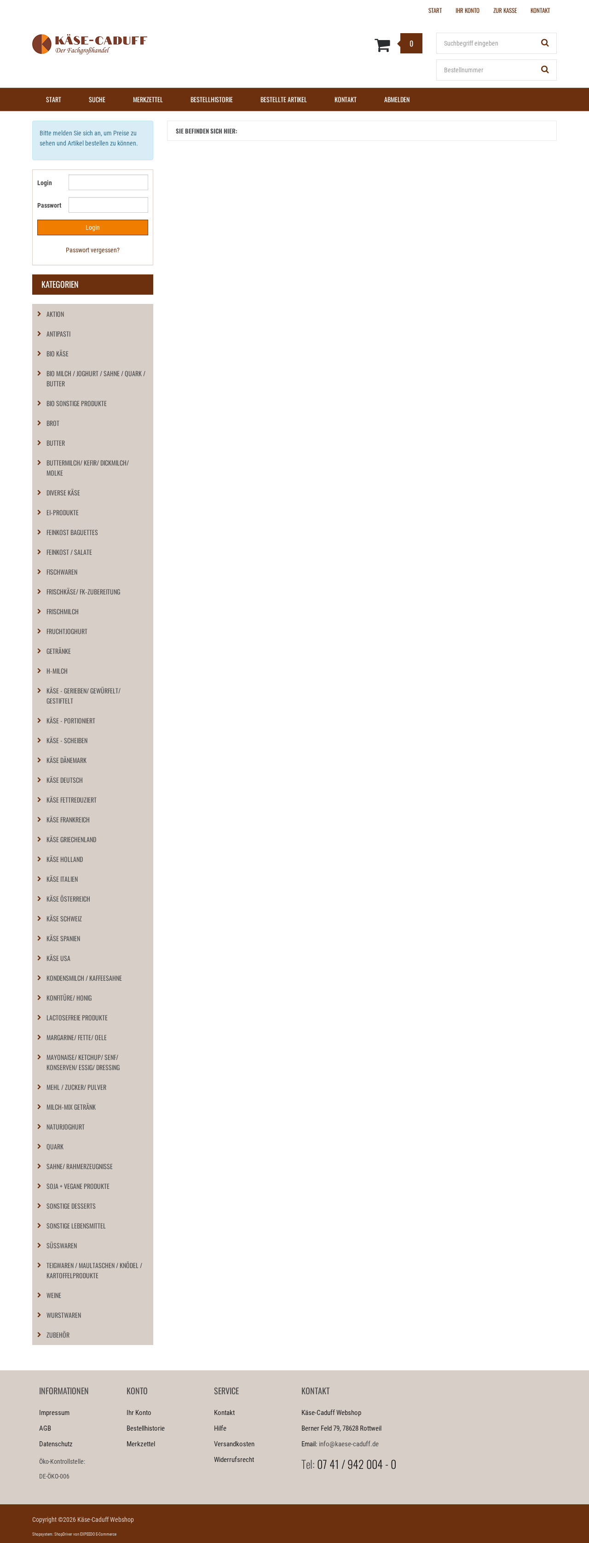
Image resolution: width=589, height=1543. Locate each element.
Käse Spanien (63, 938)
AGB (45, 1428)
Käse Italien (62, 879)
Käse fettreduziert (71, 799)
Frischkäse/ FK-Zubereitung (83, 591)
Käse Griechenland (71, 839)
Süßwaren (61, 1245)
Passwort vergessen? (93, 250)
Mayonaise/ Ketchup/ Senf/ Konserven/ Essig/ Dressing (83, 1062)
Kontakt (346, 99)
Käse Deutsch (64, 780)
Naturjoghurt (65, 1126)
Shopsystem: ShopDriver (52, 1534)
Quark (55, 1146)
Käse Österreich (68, 898)
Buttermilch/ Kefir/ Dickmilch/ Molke (87, 467)
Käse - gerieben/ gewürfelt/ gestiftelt (83, 695)
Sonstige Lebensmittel (76, 1225)
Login (44, 182)
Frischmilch (62, 611)
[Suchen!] (545, 43)
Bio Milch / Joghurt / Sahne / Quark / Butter (95, 378)
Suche (97, 99)
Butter (55, 443)
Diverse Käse (63, 492)
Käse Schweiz (64, 918)
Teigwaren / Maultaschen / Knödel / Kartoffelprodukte (94, 1270)
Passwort (49, 205)
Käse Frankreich (68, 819)
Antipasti (58, 333)
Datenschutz (56, 1444)
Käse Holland (64, 859)
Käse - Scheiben (66, 740)
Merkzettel (148, 99)
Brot (52, 423)
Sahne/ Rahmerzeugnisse (79, 1166)
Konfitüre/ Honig (69, 997)
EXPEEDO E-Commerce (98, 1534)
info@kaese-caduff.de (349, 1444)
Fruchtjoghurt (66, 631)
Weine (53, 1295)
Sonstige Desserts (71, 1206)
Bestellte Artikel (283, 99)
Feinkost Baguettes (72, 532)
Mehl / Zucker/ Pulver (76, 1087)
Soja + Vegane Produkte (78, 1186)
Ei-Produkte (62, 512)
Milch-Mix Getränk (71, 1107)
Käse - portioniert (70, 720)
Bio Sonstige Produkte (76, 403)
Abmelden (397, 99)
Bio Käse (57, 353)
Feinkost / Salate (69, 552)
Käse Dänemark (66, 760)
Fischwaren (61, 571)
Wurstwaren (63, 1315)
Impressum (54, 1413)
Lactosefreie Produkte (77, 1017)
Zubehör (57, 1334)
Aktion (55, 314)
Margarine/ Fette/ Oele (76, 1037)
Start (53, 99)
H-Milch (57, 670)
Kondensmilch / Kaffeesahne (84, 978)
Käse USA (58, 958)
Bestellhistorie (212, 99)
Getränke (58, 651)
